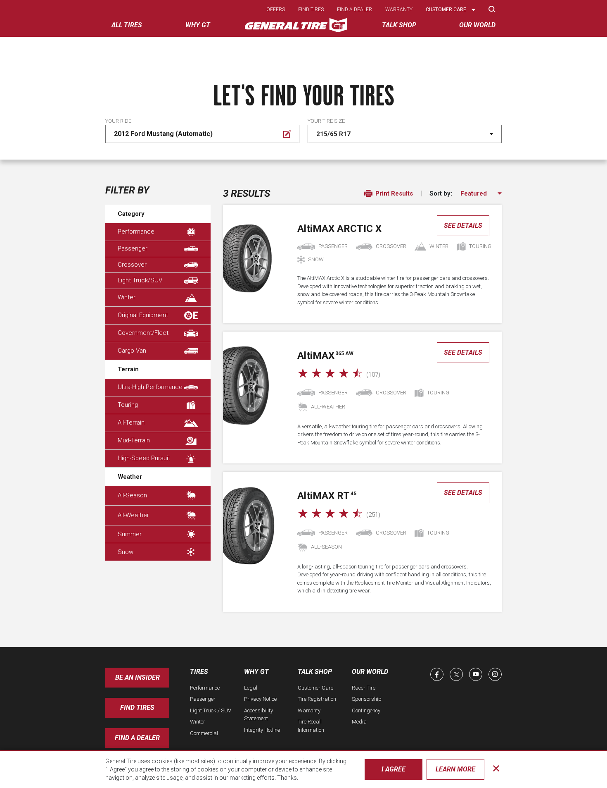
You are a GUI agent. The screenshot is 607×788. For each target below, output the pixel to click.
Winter (126, 297)
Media (359, 722)
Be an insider (137, 677)
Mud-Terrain (134, 440)
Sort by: (440, 194)
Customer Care (315, 688)
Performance (136, 231)
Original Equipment (143, 315)
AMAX (325, 355)
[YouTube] (475, 674)
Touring (128, 404)
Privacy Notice (260, 699)
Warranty (399, 9)
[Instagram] (495, 674)
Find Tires (137, 708)
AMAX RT (326, 495)
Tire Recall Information (311, 726)
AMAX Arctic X (339, 228)
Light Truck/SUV (140, 280)
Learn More (455, 769)
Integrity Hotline (262, 730)
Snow (125, 552)
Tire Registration (317, 699)
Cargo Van (132, 350)
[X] (456, 674)
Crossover (132, 264)
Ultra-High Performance (150, 387)
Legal (250, 688)
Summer (130, 534)
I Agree (393, 769)
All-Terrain (131, 422)
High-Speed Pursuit (144, 458)
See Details (463, 225)
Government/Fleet (143, 333)
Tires (199, 672)
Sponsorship (367, 699)
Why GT (256, 672)
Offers (275, 9)
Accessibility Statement (258, 714)
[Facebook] (436, 674)
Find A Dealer (137, 738)
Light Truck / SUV (210, 710)
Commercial (204, 733)
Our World (370, 672)
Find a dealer (354, 9)
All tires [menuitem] (126, 25)
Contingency (366, 710)
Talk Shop (315, 672)
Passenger (132, 248)
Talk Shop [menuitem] (399, 25)
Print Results (393, 193)
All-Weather (133, 515)
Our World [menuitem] (477, 25)
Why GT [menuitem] (197, 25)
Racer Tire (363, 688)
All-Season (132, 495)
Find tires (311, 9)
